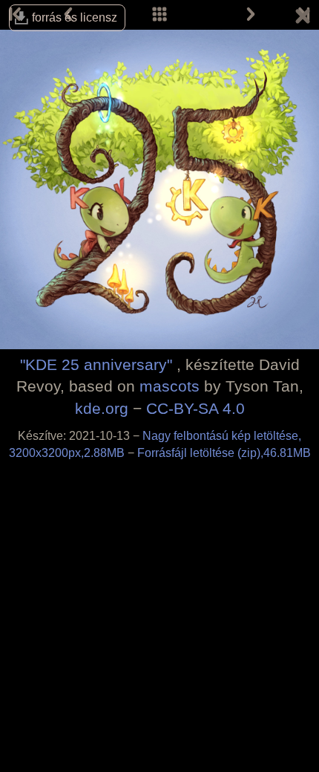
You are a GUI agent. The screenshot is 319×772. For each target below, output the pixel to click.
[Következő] (250, 14)
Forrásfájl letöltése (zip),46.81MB (224, 453)
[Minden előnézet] (159, 14)
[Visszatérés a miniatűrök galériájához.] (303, 18)
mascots (169, 386)
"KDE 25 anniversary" (96, 364)
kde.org (101, 408)
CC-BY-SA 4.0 (195, 408)
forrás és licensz (74, 17)
